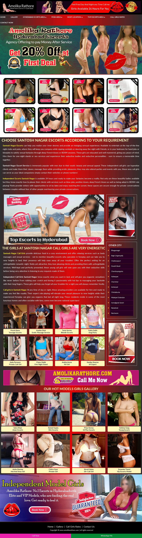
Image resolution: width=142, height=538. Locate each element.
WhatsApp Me (106, 536)
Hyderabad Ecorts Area (34, 17)
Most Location (74, 17)
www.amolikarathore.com (69, 530)
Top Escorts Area (96, 17)
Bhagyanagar (115, 250)
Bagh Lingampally (117, 256)
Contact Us (89, 527)
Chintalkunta (115, 292)
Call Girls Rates (117, 17)
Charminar (114, 282)
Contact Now (6, 23)
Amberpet (114, 287)
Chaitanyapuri (116, 261)
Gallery (14, 17)
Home (3, 17)
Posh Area (56, 17)
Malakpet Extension (118, 297)
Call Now (35, 536)
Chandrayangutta (117, 271)
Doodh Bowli (115, 266)
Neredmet (114, 308)
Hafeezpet (114, 277)
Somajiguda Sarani (117, 303)
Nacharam (114, 313)
